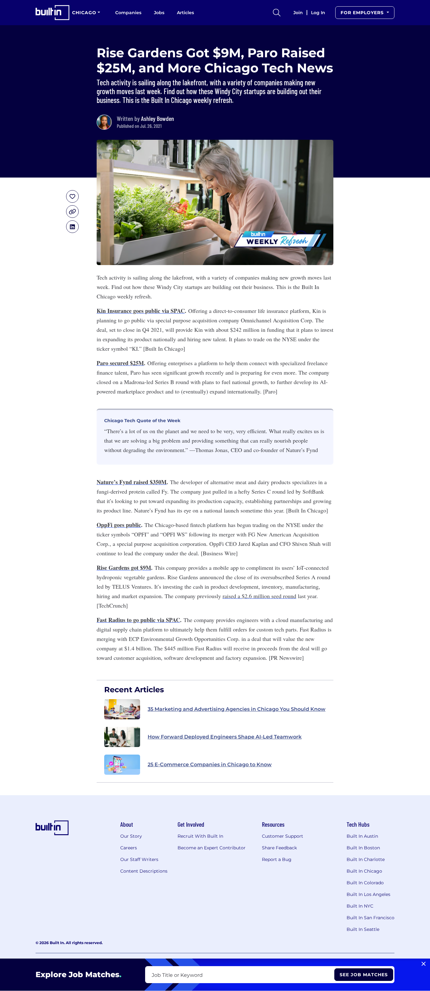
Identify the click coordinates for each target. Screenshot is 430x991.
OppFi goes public (119, 525)
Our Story (131, 836)
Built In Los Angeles (368, 894)
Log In (318, 12)
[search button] (276, 12)
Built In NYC (360, 906)
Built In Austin (362, 836)
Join (298, 12)
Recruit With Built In (200, 836)
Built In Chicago (364, 871)
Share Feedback (279, 848)
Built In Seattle (363, 929)
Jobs (159, 12)
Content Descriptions (143, 871)
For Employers (363, 12)
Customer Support (282, 836)
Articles (185, 12)
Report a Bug (276, 859)
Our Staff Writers (139, 859)
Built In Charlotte (366, 859)
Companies (128, 12)
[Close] (423, 964)
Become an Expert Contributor (212, 848)
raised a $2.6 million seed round (259, 596)
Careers (128, 848)
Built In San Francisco (370, 917)
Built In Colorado (365, 883)
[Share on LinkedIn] (72, 226)
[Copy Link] (72, 211)
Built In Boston (363, 848)
